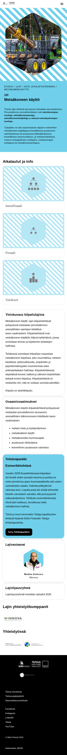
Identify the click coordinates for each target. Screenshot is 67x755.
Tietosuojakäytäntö (14, 696)
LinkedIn (9, 717)
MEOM (20, 748)
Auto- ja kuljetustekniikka (39, 86)
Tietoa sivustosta (13, 691)
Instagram (10, 713)
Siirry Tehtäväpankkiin (19, 532)
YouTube (9, 726)
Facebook (10, 709)
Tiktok (8, 722)
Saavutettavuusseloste (16, 700)
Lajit (18, 86)
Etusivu (8, 86)
